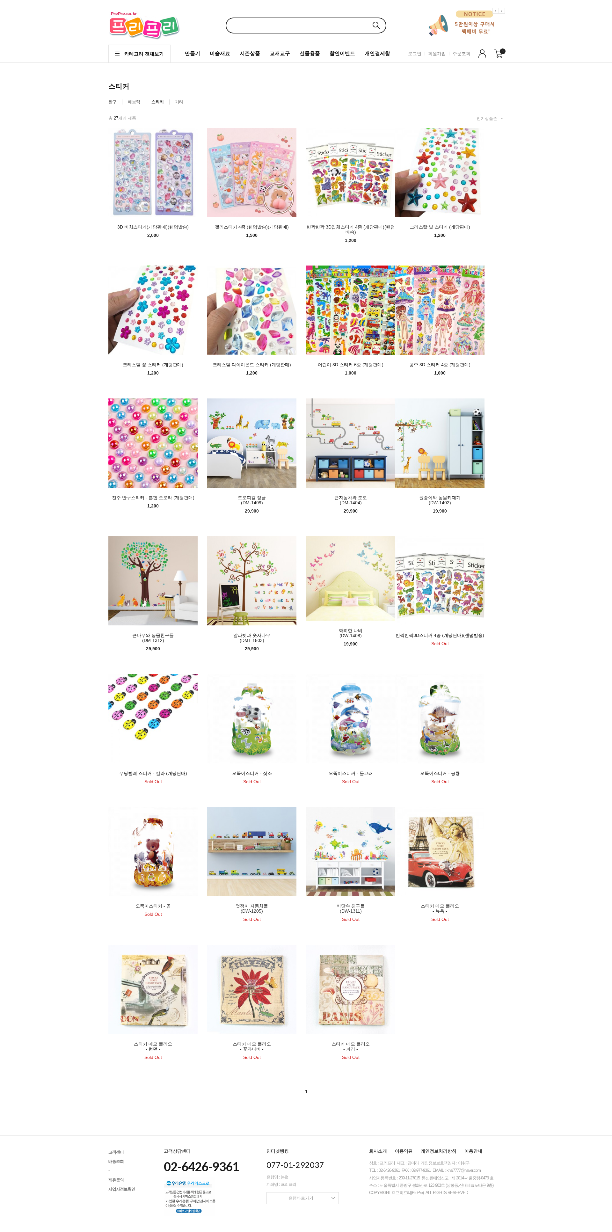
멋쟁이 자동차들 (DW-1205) (252, 908)
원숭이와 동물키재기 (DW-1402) (440, 500)
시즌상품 (250, 53)
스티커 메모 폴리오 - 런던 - (153, 1046)
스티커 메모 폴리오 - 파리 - (351, 1046)
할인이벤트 (342, 53)
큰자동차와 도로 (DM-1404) (350, 500)
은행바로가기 (300, 1198)
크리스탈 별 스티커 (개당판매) (440, 227)
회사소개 (378, 1151)
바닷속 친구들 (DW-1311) (351, 908)
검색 (376, 25)
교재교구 (280, 53)
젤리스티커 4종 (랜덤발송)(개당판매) (252, 227)
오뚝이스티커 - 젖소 (252, 773)
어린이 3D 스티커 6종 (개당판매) (350, 364)
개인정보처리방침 (438, 1151)
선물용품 (310, 53)
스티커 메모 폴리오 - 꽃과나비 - (252, 1046)
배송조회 (116, 1161)
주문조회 (461, 53)
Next (503, 16)
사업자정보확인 (121, 1189)
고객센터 (116, 1152)
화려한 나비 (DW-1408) (350, 633)
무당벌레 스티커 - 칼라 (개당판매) (153, 773)
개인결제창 (377, 53)
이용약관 (404, 1151)
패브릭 (134, 101)
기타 (179, 101)
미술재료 (220, 53)
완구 (112, 101)
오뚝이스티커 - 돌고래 (351, 773)
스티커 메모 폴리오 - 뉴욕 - (440, 908)
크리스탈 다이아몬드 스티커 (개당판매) (252, 364)
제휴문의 (116, 1179)
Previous (496, 16)
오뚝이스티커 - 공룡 (440, 773)
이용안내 (473, 1151)
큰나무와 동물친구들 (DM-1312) (153, 638)
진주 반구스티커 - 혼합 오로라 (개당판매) (153, 497)
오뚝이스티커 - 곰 (153, 905)
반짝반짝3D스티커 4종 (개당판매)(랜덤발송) (440, 635)
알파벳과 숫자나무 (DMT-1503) (251, 638)
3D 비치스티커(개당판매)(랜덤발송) (153, 227)
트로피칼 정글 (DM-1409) (252, 500)
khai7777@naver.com (464, 1170)
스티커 (157, 101)
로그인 (414, 53)
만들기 (192, 53)
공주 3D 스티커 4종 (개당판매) (439, 364)
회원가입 (437, 53)
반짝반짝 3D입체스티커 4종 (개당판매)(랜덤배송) (351, 229)
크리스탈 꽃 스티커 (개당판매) (153, 364)
